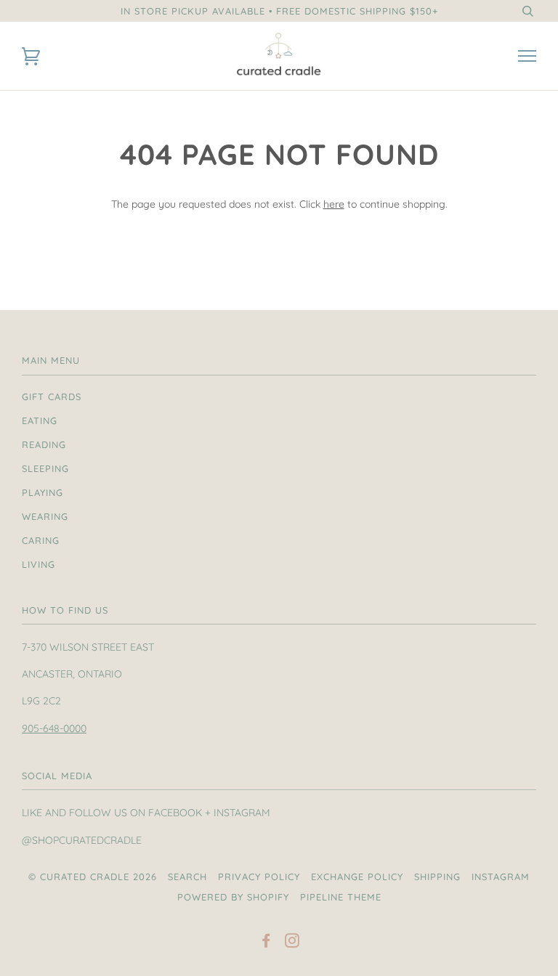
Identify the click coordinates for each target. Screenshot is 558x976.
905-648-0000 (54, 728)
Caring (41, 540)
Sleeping (45, 468)
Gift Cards (51, 396)
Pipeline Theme (340, 897)
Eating (39, 420)
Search (187, 876)
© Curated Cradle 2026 (92, 876)
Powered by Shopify (233, 897)
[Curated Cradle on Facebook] (266, 942)
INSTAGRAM (501, 876)
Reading (44, 444)
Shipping (437, 876)
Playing (42, 492)
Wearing (45, 516)
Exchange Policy (357, 876)
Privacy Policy (259, 876)
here (333, 204)
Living (38, 564)
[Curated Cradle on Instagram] (292, 942)
